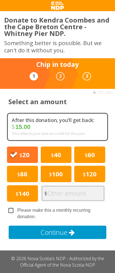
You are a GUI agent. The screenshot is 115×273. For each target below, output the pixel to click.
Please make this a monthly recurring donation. (53, 213)
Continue (54, 232)
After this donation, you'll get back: (53, 120)
